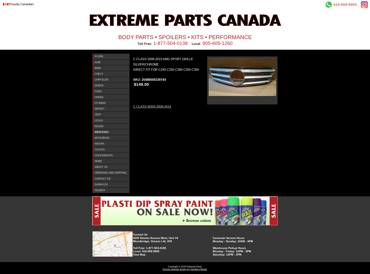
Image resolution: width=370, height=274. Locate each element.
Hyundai (100, 103)
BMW (98, 68)
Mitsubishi (102, 137)
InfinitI (99, 108)
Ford (98, 91)
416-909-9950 (150, 251)
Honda (99, 97)
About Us (101, 167)
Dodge (99, 85)
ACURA (99, 56)
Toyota (100, 149)
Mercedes (102, 132)
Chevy (99, 73)
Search (100, 190)
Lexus (99, 120)
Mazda (99, 126)
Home (98, 161)
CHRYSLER (101, 79)
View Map (139, 254)
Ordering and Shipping (111, 172)
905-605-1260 (218, 43)
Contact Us (103, 178)
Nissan (99, 143)
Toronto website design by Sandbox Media (184, 269)
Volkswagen (104, 155)
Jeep (98, 114)
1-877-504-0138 (170, 43)
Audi (98, 62)
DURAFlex (101, 184)
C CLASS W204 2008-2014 (152, 106)
